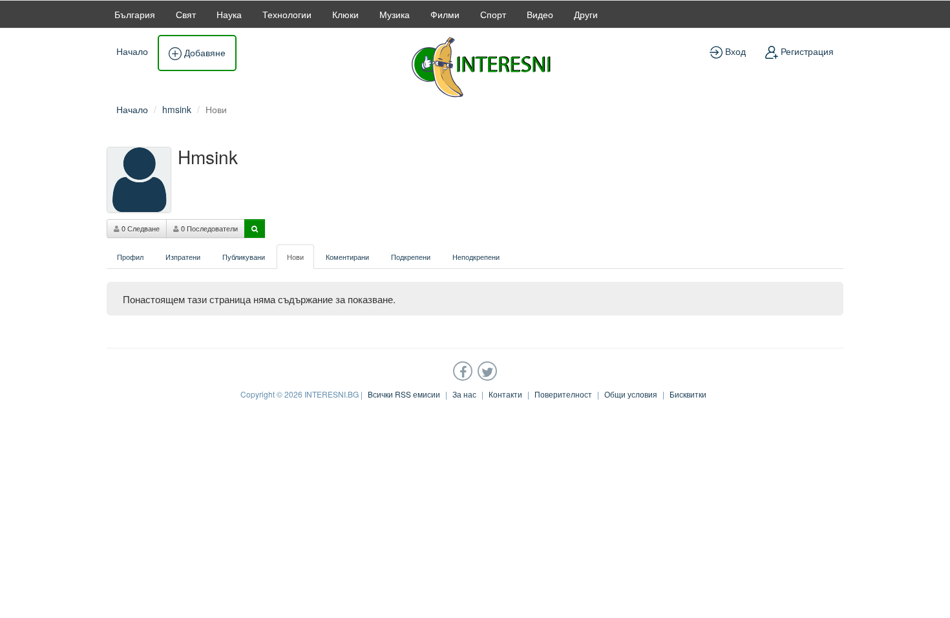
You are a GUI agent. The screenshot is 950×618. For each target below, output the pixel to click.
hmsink (176, 109)
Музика (394, 14)
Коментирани (347, 256)
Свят (186, 14)
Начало (132, 51)
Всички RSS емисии (404, 394)
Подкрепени (410, 256)
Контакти (505, 394)
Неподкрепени (476, 256)
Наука (229, 14)
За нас (464, 394)
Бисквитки (688, 394)
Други (586, 14)
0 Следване (140, 228)
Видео (540, 14)
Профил (130, 256)
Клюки (345, 14)
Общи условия (630, 394)
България (134, 14)
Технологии (286, 14)
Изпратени (182, 256)
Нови (295, 256)
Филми (444, 14)
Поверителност (563, 394)
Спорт (493, 14)
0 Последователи (208, 228)
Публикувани (243, 256)
